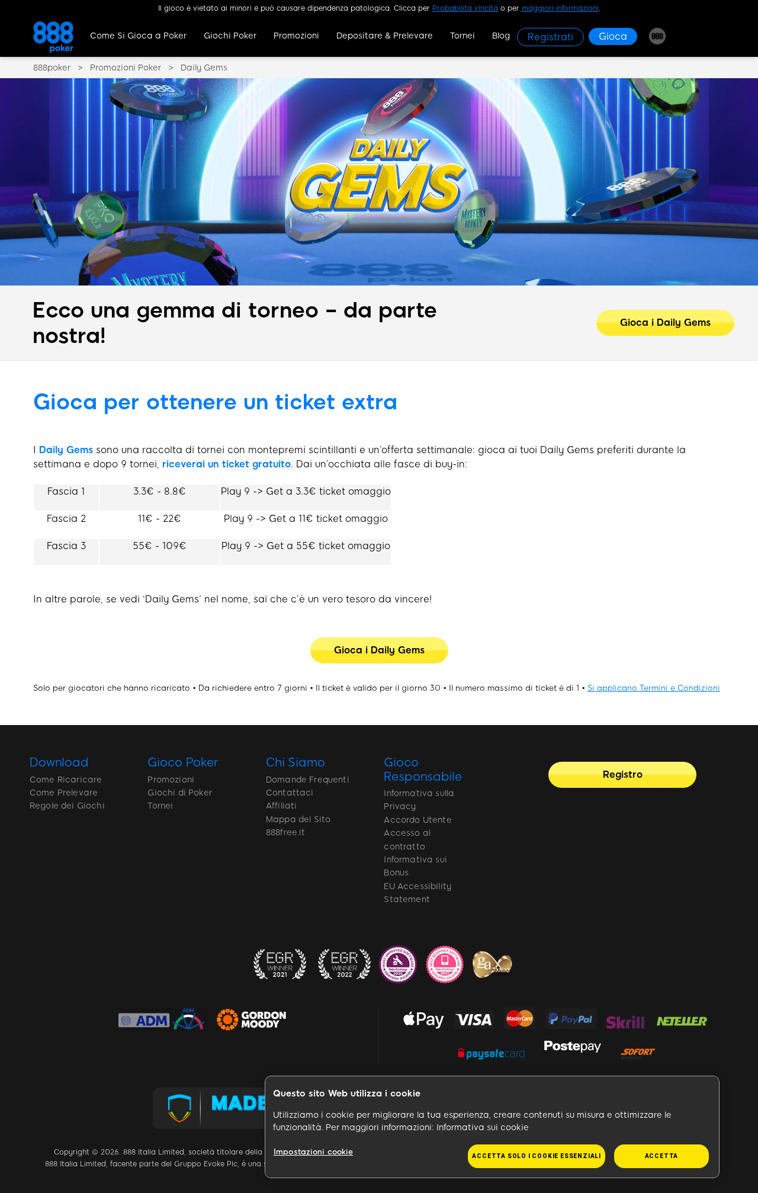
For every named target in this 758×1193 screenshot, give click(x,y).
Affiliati (281, 806)
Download (59, 762)
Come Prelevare (64, 793)
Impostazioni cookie (313, 1151)
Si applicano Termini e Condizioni (653, 687)
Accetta (662, 1156)
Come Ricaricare (66, 780)
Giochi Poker (230, 36)
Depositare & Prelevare (384, 36)
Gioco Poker (182, 762)
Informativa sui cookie (482, 1128)
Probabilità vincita (465, 8)
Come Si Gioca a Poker (138, 36)
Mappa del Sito (298, 819)
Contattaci (290, 793)
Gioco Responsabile (422, 769)
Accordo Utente (417, 820)
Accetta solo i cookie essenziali (536, 1156)
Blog (501, 36)
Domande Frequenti (307, 780)
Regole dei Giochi (67, 806)
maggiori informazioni (560, 8)
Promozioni (296, 36)
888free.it (286, 833)
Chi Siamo (295, 762)
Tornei (462, 36)
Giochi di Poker (179, 793)
